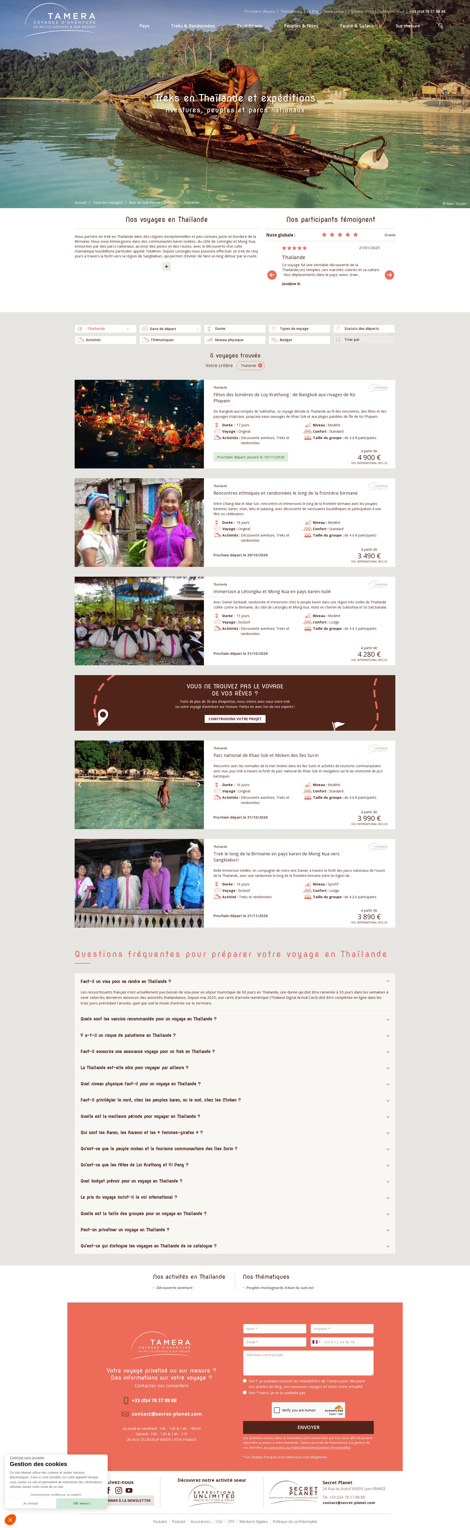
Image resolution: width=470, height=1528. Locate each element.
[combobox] (106, 328)
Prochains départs (260, 11)
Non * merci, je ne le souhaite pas (277, 1392)
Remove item (127, 328)
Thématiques (291, 11)
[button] (10, 1520)
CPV (231, 1521)
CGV (219, 1521)
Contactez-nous (391, 11)
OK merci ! (82, 1503)
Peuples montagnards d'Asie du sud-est (280, 1287)
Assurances (201, 1521)
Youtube (160, 1521)
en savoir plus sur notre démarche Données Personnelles (307, 1447)
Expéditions (249, 26)
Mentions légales (254, 1521)
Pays (144, 26)
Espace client (362, 11)
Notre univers (335, 11)
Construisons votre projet (235, 718)
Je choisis (30, 1503)
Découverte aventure (174, 1287)
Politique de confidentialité (295, 1521)
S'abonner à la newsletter (124, 1500)
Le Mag (313, 11)
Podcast (179, 1521)
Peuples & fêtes (301, 26)
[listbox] (235, 328)
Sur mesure (408, 26)
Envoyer (308, 1427)
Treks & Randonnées (193, 26)
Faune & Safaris (357, 26)
